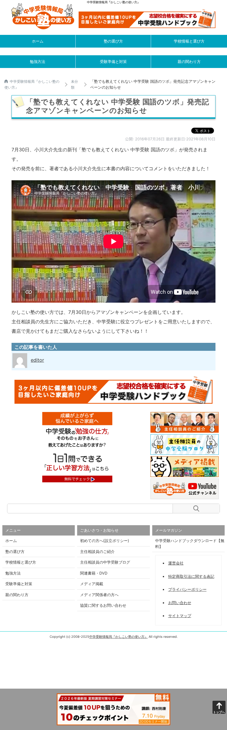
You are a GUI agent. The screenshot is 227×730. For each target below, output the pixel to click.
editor (37, 360)
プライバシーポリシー (187, 589)
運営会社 (176, 563)
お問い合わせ (179, 602)
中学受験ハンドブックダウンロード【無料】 (189, 543)
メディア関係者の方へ (99, 594)
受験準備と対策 (113, 61)
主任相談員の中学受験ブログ (105, 562)
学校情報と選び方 (189, 41)
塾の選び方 (113, 41)
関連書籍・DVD (93, 573)
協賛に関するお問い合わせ (103, 605)
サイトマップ (179, 615)
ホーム (37, 41)
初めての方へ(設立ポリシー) (104, 540)
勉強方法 (37, 61)
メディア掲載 (91, 583)
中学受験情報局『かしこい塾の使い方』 (118, 637)
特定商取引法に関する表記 (191, 576)
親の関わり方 (189, 61)
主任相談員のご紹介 (97, 551)
